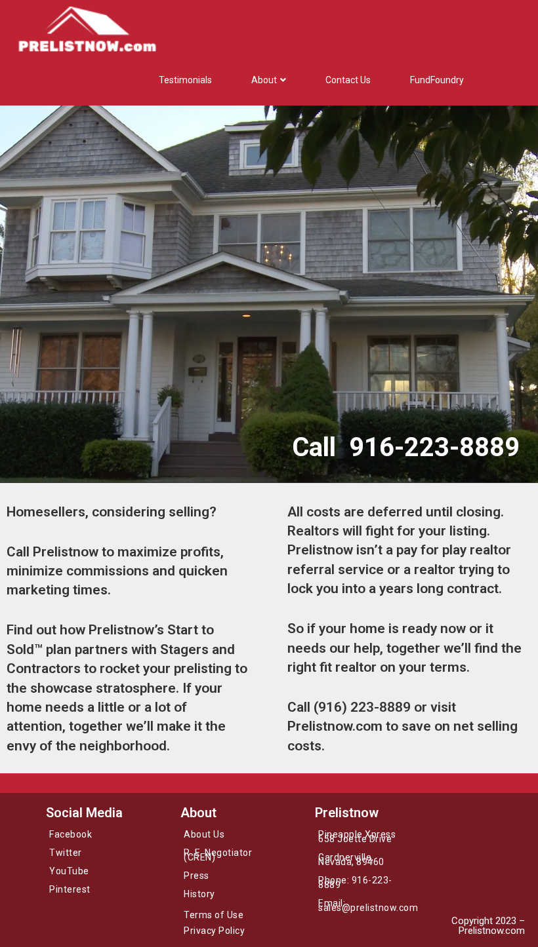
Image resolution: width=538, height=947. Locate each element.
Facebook (70, 834)
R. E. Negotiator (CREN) (218, 854)
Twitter (65, 852)
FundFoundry (437, 80)
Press (196, 875)
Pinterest (70, 889)
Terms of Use (213, 915)
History (199, 894)
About (264, 80)
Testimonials (185, 80)
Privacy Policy (214, 930)
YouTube (69, 871)
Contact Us (348, 80)
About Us (204, 834)
